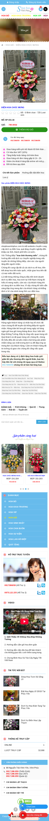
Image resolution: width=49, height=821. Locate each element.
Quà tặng (14, 545)
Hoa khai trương (21, 16)
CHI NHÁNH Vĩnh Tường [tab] (17, 787)
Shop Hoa (19, 381)
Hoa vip (37, 16)
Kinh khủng (20, 407)
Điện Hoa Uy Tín (7, 387)
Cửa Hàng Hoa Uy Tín (9, 384)
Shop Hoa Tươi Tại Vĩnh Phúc (11, 390)
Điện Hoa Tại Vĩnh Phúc (37, 384)
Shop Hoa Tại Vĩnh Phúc (29, 390)
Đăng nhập (14, 2)
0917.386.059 (12, 771)
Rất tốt (12, 410)
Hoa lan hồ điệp (17, 539)
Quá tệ (33, 407)
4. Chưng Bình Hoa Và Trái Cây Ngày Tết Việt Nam (23, 659)
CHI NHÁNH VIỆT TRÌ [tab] (15, 793)
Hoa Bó (5, 16)
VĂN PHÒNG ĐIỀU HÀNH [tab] (16, 762)
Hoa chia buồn (17, 528)
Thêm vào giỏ (25, 130)
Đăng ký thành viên (37, 2)
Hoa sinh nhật (16, 523)
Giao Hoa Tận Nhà (40, 393)
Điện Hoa (17, 387)
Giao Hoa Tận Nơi (27, 393)
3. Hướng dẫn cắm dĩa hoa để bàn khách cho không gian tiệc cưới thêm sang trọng (23, 651)
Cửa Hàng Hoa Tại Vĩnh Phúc (11, 393)
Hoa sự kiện (15, 534)
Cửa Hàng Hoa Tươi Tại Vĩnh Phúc (32, 387)
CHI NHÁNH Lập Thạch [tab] (16, 782)
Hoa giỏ (10, 45)
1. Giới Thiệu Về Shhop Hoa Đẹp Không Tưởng (23, 638)
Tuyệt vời (23, 410)
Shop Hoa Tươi (39, 378)
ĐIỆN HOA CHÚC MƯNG (27, 45)
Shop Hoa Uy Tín (22, 384)
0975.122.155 (11, 593)
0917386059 (15, 140)
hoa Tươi (30, 378)
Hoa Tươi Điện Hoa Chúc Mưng (18, 375)
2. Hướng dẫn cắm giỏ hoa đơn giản (21, 645)
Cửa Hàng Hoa (28, 381)
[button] (21, 489)
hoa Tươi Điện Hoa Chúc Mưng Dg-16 (14, 378)
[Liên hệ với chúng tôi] (39, 585)
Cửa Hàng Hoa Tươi (8, 381)
